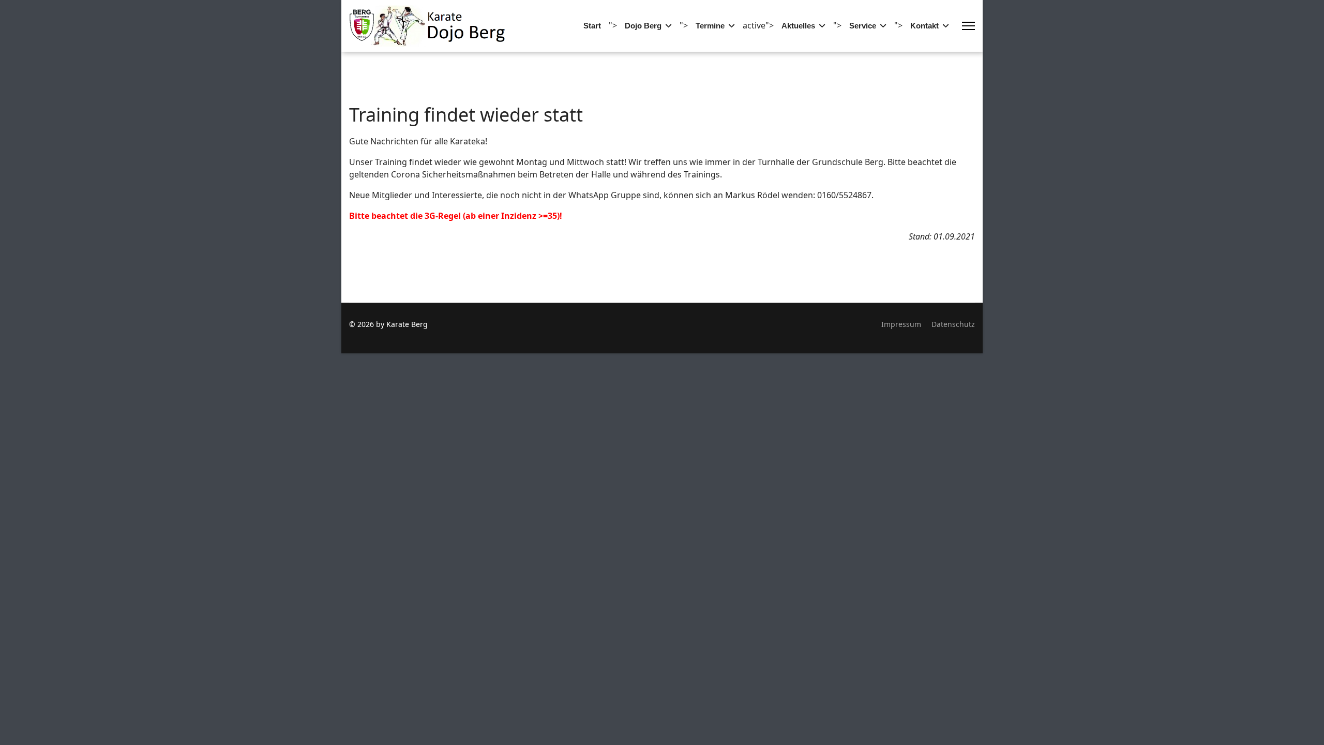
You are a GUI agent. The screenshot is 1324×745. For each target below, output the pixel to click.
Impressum (901, 324)
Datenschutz (953, 324)
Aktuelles (798, 25)
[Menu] (968, 26)
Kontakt (924, 25)
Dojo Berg (643, 25)
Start (592, 25)
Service (862, 25)
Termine (710, 25)
